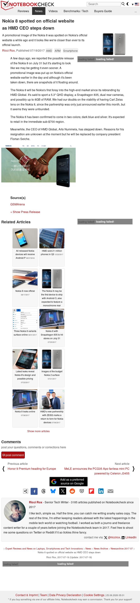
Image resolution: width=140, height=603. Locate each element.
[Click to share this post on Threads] (43, 491)
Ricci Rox (8, 50)
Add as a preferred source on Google (72, 481)
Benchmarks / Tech (76, 11)
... (136, 11)
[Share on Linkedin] (100, 491)
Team (43, 595)
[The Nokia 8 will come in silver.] (114, 44)
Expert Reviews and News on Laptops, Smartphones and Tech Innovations (44, 548)
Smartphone (70, 50)
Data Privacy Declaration (65, 595)
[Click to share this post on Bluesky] (53, 491)
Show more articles (38, 431)
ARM (58, 50)
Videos (53, 11)
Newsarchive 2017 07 (122, 548)
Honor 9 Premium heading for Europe (32, 468)
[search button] (123, 4)
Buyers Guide (103, 11)
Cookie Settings (94, 595)
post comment (14, 455)
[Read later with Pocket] (81, 491)
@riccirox (113, 537)
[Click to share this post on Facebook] (34, 491)
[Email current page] (110, 491)
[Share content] (25, 491)
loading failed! (86, 59)
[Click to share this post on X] (62, 491)
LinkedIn (131, 537)
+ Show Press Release (25, 212)
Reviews (23, 11)
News (38, 11)
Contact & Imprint (26, 595)
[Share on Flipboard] (91, 491)
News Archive (101, 548)
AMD (49, 50)
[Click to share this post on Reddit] (72, 491)
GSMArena (17, 204)
